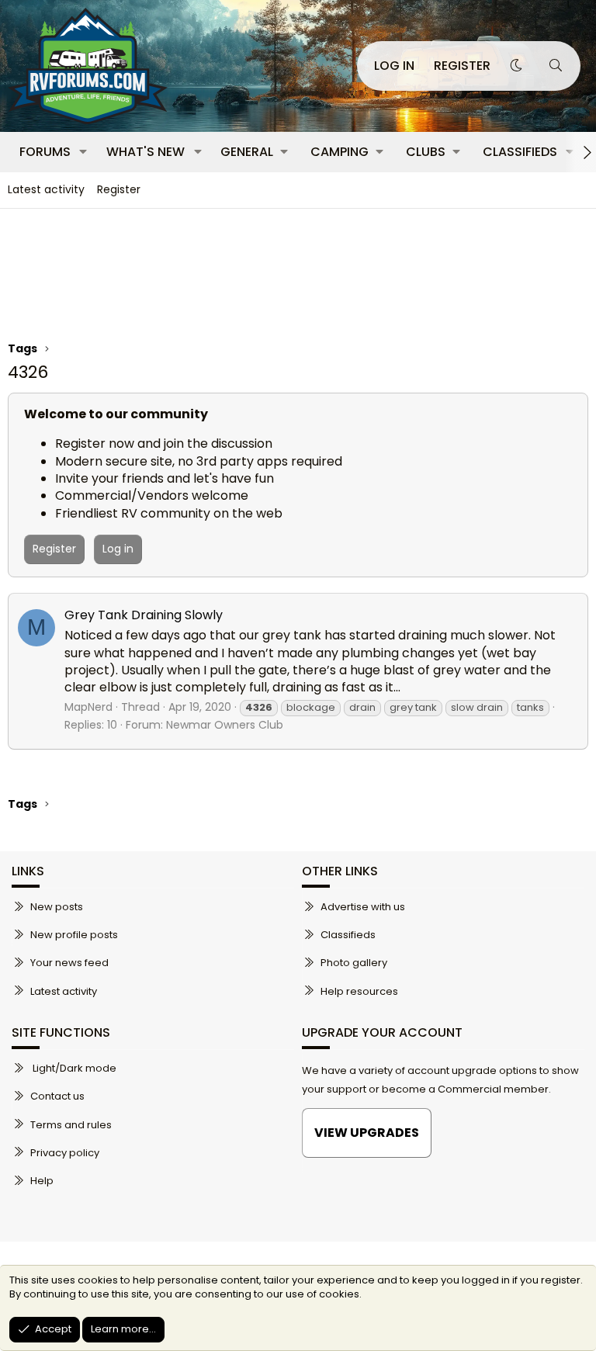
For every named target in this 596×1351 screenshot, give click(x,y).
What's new (145, 152)
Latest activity (46, 189)
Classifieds (520, 152)
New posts (56, 907)
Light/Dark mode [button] (73, 1069)
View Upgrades (366, 1132)
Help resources (359, 991)
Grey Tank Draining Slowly (143, 615)
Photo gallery (354, 962)
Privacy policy (64, 1152)
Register (118, 189)
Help (42, 1180)
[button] (83, 152)
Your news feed (69, 962)
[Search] (555, 66)
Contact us (57, 1096)
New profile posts (74, 934)
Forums (45, 152)
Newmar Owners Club (224, 725)
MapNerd (88, 707)
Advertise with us (363, 907)
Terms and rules (71, 1124)
